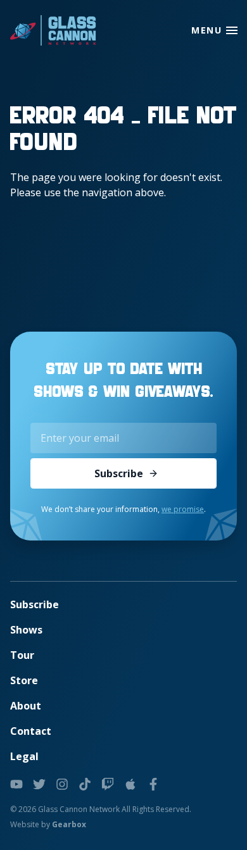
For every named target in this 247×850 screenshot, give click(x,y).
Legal (24, 756)
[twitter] (39, 784)
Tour (22, 655)
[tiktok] (85, 784)
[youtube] (16, 784)
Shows (26, 630)
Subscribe (118, 473)
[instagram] (62, 784)
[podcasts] (130, 784)
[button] (232, 30)
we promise (183, 509)
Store (24, 680)
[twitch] (107, 784)
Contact (30, 731)
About (25, 706)
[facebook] (153, 784)
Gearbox (69, 824)
